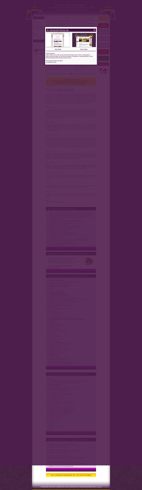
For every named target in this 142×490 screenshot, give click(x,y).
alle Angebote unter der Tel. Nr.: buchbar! (71, 475)
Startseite (44, 487)
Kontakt (52, 487)
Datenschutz (74, 487)
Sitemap (99, 487)
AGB (66, 487)
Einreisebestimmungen (87, 487)
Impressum (60, 487)
